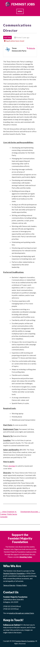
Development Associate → (30, 512)
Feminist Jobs (23, 4)
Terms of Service (9, 585)
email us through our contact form (21, 613)
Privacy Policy (21, 585)
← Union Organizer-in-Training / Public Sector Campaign (8, 514)
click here (11, 466)
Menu (20, 11)
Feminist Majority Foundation (25, 641)
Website (32, 48)
